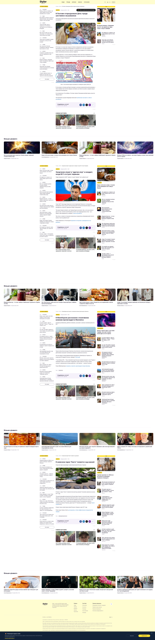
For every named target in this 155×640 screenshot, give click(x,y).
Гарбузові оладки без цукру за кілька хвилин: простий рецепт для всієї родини (47, 489)
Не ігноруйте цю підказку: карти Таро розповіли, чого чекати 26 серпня (46, 228)
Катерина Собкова (120, 305)
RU (109, 2)
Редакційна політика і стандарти (99, 605)
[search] (105, 2)
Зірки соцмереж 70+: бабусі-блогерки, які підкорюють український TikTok (46, 366)
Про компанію (85, 610)
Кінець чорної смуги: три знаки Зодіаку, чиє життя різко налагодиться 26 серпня (46, 317)
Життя (60, 6)
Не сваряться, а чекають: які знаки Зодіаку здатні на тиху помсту (108, 34)
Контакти (84, 607)
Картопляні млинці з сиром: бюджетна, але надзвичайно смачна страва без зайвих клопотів (46, 214)
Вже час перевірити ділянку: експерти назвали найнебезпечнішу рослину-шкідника (45, 185)
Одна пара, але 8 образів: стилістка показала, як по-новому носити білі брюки (47, 68)
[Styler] (43, 2)
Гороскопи (86, 2)
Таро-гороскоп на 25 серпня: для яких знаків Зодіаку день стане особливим (47, 516)
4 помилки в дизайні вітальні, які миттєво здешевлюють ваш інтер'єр (46, 54)
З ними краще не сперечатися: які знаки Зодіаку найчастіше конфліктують (47, 482)
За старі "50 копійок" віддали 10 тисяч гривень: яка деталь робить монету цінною (47, 331)
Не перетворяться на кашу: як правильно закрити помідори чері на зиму (47, 346)
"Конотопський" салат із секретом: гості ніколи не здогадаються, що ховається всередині (46, 26)
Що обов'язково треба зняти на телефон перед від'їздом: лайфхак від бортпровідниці (47, 207)
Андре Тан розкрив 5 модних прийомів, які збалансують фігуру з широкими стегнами (47, 222)
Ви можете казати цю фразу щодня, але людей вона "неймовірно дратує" (46, 373)
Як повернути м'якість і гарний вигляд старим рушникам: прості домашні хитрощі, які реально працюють (46, 338)
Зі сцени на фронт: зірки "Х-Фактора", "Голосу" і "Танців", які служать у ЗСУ (46, 324)
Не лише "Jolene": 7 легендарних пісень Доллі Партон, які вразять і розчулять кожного (47, 235)
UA (107, 2)
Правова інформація (97, 608)
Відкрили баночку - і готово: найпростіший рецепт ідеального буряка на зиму (97, 156)
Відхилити (132, 635)
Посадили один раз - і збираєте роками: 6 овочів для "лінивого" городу (46, 475)
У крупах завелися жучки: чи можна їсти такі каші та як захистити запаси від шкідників (46, 74)
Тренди (68, 2)
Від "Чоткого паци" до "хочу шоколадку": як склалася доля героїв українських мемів (46, 34)
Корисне (74, 2)
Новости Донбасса (77, 213)
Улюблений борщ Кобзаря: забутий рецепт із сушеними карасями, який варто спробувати (47, 379)
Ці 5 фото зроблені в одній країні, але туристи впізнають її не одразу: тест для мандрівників (47, 509)
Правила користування (97, 607)
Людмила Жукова (7, 158)
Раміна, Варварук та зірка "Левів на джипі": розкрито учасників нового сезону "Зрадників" (46, 495)
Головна (57, 6)
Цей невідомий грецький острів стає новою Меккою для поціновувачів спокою (46, 352)
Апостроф (77, 357)
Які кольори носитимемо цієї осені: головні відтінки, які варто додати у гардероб (46, 468)
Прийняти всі (144, 635)
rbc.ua (113, 2)
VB (89, 104)
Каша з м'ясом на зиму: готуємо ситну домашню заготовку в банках (59, 155)
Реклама (84, 612)
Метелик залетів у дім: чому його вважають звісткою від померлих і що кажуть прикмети (47, 359)
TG (83, 104)
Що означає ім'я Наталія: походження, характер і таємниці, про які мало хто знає (47, 47)
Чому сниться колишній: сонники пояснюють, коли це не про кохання (46, 41)
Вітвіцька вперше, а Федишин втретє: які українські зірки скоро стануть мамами (47, 61)
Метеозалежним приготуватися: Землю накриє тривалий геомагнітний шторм (19, 156)
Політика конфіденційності (98, 610)
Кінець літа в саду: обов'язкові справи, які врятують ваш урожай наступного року (47, 502)
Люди (63, 2)
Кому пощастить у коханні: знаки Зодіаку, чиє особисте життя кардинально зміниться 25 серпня (47, 522)
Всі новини (47, 79)
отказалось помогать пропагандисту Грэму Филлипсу (78, 366)
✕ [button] (151, 633)
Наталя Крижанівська (45, 157)
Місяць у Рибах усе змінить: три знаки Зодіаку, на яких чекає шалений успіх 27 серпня (46, 12)
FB (80, 104)
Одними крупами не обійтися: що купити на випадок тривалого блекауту (47, 462)
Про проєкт (84, 605)
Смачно (80, 2)
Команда (84, 608)
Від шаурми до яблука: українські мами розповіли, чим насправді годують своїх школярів (47, 19)
